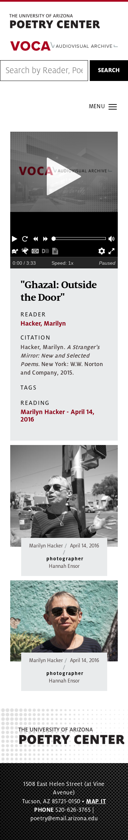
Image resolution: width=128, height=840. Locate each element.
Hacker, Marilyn (43, 323)
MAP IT (96, 801)
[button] (15, 238)
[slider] (54, 238)
